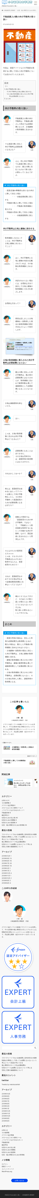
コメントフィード (8, 1169)
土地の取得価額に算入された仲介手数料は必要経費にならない (21, 95)
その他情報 (6, 803)
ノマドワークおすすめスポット (13, 810)
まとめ (8, 98)
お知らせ (5, 800)
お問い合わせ (19, 1180)
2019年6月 (7, 866)
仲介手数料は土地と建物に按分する (20, 91)
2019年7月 (7, 863)
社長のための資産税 (9, 822)
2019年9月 (7, 858)
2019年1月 (6, 871)
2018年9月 (6, 880)
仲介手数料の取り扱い (13, 89)
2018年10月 (7, 878)
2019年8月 (7, 861)
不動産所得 (6, 813)
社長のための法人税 (10, 818)
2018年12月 (7, 873)
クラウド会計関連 (8, 805)
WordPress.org (7, 1171)
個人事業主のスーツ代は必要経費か (14, 842)
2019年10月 (6, 856)
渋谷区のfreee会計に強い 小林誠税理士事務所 (19, 1195)
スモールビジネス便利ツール (12, 808)
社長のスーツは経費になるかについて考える (17, 844)
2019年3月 (6, 868)
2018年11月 (6, 876)
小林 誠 (19, 718)
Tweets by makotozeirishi (11, 1084)
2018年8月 (6, 883)
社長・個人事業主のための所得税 (14, 825)
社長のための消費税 (9, 820)
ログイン (5, 1164)
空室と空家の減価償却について (12, 846)
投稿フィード (6, 1166)
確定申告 (5, 815)
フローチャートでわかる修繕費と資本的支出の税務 (19, 834)
